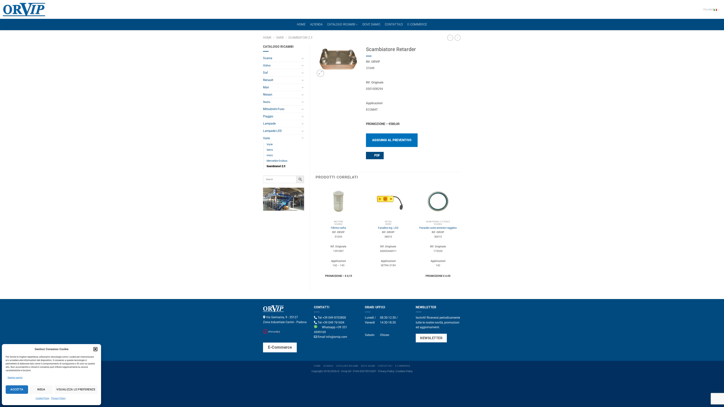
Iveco (270, 155)
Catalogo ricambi (341, 24)
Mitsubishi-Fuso (273, 109)
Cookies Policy (404, 371)
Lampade (269, 123)
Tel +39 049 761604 (330, 322)
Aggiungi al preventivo (392, 140)
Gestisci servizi (15, 377)
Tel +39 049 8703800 (331, 317)
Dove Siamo (371, 24)
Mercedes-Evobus (277, 160)
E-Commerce (417, 24)
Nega (41, 389)
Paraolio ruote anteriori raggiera (438, 228)
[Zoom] (320, 73)
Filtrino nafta (338, 228)
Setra (270, 149)
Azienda (316, 24)
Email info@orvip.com (332, 337)
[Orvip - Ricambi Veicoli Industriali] (24, 9)
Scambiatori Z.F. (300, 37)
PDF (377, 155)
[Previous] (316, 234)
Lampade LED (272, 131)
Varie (280, 37)
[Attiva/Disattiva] (302, 58)
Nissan (267, 94)
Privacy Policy (58, 398)
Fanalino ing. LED (388, 228)
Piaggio (268, 116)
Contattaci (394, 24)
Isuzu (266, 102)
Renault (268, 80)
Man (266, 87)
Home (301, 24)
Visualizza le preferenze (75, 389)
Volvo (267, 65)
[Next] (461, 234)
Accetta (16, 389)
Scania (267, 58)
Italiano (708, 9)
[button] (95, 349)
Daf (265, 72)
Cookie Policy (42, 398)
